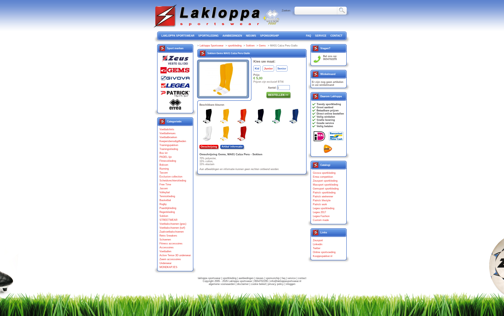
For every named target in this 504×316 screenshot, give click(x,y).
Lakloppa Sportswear (211, 45)
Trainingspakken (168, 145)
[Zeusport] (175, 61)
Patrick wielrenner (323, 196)
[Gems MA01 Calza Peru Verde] (277, 117)
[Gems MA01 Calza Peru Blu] (260, 117)
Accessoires (166, 247)
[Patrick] (175, 95)
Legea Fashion (321, 216)
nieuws (251, 35)
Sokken (163, 215)
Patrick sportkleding (324, 192)
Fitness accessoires (171, 243)
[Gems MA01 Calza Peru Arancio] (225, 134)
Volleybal (164, 192)
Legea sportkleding (323, 208)
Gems (262, 45)
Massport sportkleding (325, 184)
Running (164, 168)
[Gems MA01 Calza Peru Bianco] (208, 134)
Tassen (163, 172)
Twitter (316, 248)
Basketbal (165, 200)
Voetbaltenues (167, 133)
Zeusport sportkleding (325, 180)
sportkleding (208, 35)
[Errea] (175, 105)
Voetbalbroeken (168, 137)
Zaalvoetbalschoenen (171, 231)
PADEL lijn (165, 156)
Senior (281, 68)
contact (336, 35)
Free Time (165, 184)
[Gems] (175, 71)
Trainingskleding (168, 149)
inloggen (290, 284)
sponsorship (269, 35)
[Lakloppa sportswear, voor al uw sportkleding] (207, 28)
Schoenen (165, 239)
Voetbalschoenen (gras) (172, 223)
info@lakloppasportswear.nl (285, 281)
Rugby (163, 204)
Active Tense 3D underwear (175, 255)
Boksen (163, 164)
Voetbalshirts (166, 129)
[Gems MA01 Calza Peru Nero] (208, 117)
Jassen (163, 188)
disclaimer (243, 284)
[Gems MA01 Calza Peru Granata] (242, 134)
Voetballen (165, 251)
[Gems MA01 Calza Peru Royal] (294, 117)
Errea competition (323, 176)
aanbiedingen (232, 35)
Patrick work (320, 204)
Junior (268, 68)
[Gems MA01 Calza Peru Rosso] (242, 117)
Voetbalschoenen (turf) (172, 227)
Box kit (163, 153)
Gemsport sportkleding (326, 188)
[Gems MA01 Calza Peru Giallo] (225, 117)
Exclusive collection (170, 176)
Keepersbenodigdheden (172, 141)
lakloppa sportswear (177, 35)
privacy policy (276, 284)
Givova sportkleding (324, 172)
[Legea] (175, 86)
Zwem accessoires (170, 259)
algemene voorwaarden (222, 284)
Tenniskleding (167, 196)
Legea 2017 (319, 212)
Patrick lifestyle (322, 200)
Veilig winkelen (326, 116)
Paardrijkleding (167, 208)
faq (283, 278)
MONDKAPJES (168, 267)
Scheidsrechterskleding (172, 180)
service (320, 35)
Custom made (321, 220)
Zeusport (318, 240)
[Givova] (175, 78)
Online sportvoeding (324, 252)
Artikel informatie (232, 146)
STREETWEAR (168, 219)
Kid (257, 68)
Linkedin (317, 244)
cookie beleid (258, 284)
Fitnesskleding (167, 160)
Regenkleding (167, 212)
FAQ (308, 35)
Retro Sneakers (168, 235)
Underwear (165, 263)
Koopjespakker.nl (322, 256)
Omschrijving (209, 146)
